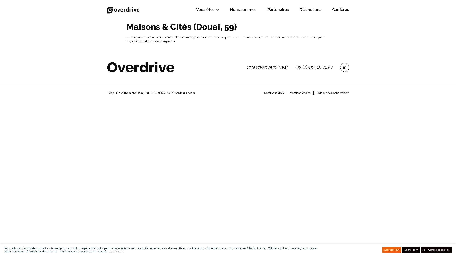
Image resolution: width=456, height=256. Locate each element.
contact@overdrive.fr (267, 67)
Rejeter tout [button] (411, 249)
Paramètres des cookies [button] (436, 249)
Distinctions (310, 9)
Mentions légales (300, 93)
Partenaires (278, 9)
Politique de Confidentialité (333, 93)
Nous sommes (243, 9)
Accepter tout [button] (391, 249)
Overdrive (141, 67)
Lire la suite (116, 251)
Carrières (340, 9)
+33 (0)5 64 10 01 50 (314, 67)
